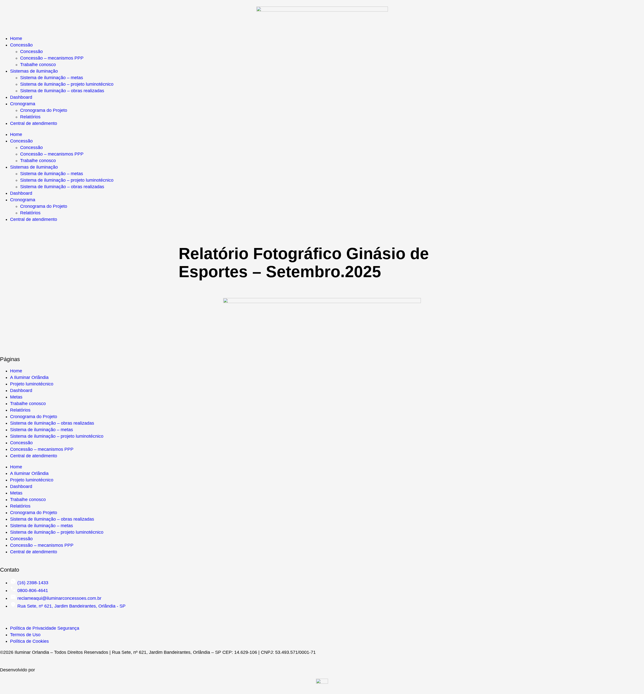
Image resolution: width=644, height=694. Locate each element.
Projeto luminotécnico (31, 383)
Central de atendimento (33, 123)
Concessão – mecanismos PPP (52, 58)
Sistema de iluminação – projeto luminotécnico (66, 84)
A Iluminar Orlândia (29, 377)
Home (16, 38)
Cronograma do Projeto (43, 110)
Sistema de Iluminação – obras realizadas (62, 90)
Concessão (21, 44)
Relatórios (30, 116)
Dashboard (21, 97)
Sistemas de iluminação (34, 71)
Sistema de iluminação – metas (51, 77)
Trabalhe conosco (38, 64)
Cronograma (22, 103)
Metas (16, 397)
